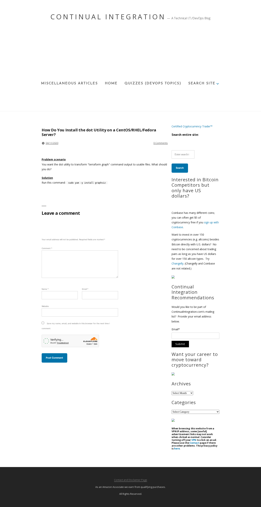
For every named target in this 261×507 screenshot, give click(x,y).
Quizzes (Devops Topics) (153, 83)
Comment (47, 248)
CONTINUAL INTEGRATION (108, 16)
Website (45, 306)
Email (85, 289)
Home (111, 83)
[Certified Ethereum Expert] (173, 420)
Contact (194, 442)
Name (45, 289)
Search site (201, 83)
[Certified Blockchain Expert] (173, 277)
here (177, 448)
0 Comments (160, 143)
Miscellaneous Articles (69, 83)
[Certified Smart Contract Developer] (173, 374)
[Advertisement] (131, 52)
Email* (176, 329)
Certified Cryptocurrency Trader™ (192, 126)
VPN (193, 440)
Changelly (177, 263)
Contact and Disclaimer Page (130, 480)
